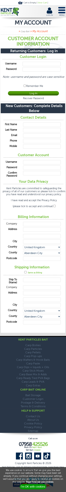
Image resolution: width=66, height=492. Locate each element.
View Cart (42, 2)
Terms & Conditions (33, 406)
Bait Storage (33, 395)
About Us (33, 419)
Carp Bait (25, 31)
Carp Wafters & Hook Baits (33, 359)
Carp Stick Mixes (33, 370)
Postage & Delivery (33, 402)
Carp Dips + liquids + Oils (33, 367)
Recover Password (33, 98)
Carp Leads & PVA (33, 381)
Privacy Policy (49, 200)
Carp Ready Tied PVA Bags (33, 378)
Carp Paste (33, 363)
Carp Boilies (33, 345)
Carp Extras (33, 385)
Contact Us (33, 416)
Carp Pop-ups (33, 356)
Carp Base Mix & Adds (33, 374)
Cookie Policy (33, 423)
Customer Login (33, 399)
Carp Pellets (33, 352)
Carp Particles (33, 349)
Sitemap (33, 430)
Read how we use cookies (40, 482)
